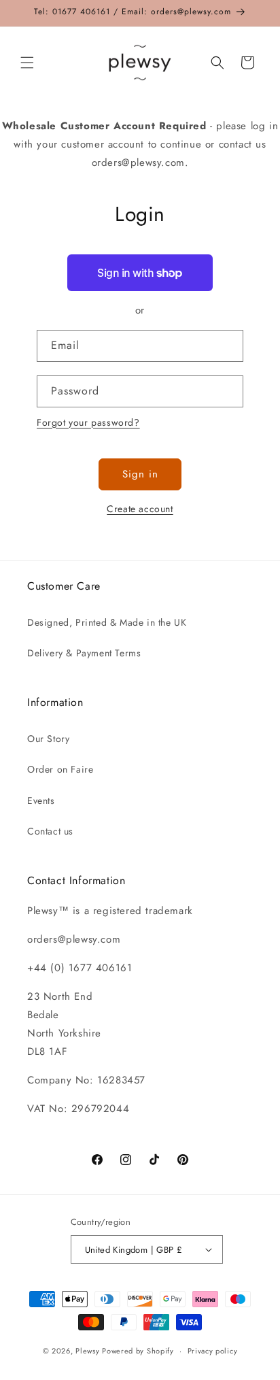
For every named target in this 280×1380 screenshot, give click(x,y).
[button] (27, 63)
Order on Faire (60, 769)
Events (41, 800)
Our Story (48, 738)
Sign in (140, 474)
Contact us (50, 831)
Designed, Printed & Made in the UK (106, 622)
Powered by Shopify (138, 1350)
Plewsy (87, 1350)
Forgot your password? (88, 422)
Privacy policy (213, 1350)
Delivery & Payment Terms (84, 653)
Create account (140, 509)
